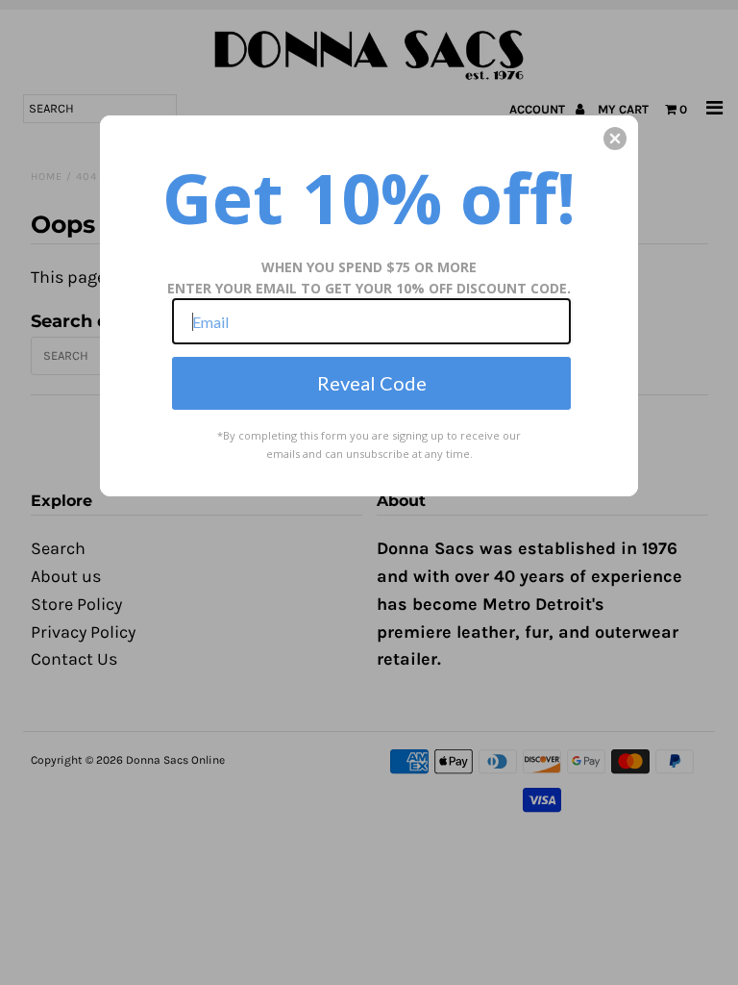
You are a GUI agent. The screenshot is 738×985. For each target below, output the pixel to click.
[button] (615, 138)
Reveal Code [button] (372, 382)
